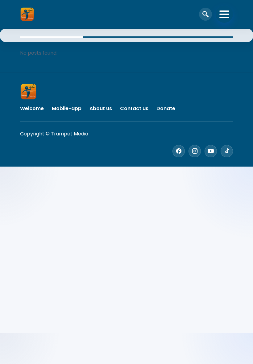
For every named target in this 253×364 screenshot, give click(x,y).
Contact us (134, 108)
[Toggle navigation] (224, 14)
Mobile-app (66, 108)
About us (100, 108)
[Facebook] (178, 151)
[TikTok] (227, 151)
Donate (165, 108)
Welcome (32, 108)
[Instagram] (195, 151)
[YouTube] (211, 151)
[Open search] (205, 14)
